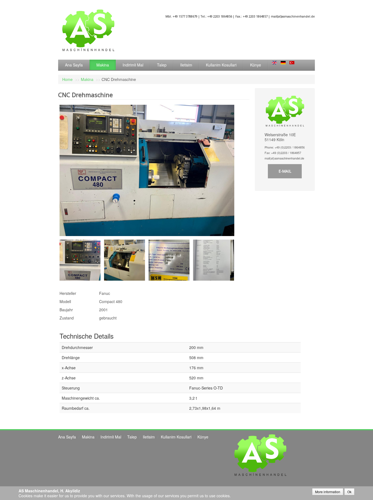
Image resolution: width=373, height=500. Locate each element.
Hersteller (68, 293)
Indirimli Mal (133, 65)
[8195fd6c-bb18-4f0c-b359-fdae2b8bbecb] (82, 259)
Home (67, 79)
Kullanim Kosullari (221, 65)
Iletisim (186, 65)
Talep (162, 65)
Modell (65, 301)
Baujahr (66, 309)
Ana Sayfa (74, 65)
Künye (255, 65)
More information (327, 491)
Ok (349, 491)
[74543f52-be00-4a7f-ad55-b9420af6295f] (215, 259)
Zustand (67, 318)
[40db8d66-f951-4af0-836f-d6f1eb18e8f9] (147, 170)
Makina (102, 65)
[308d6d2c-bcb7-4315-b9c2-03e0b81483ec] (171, 259)
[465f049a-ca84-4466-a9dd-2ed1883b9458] (126, 259)
